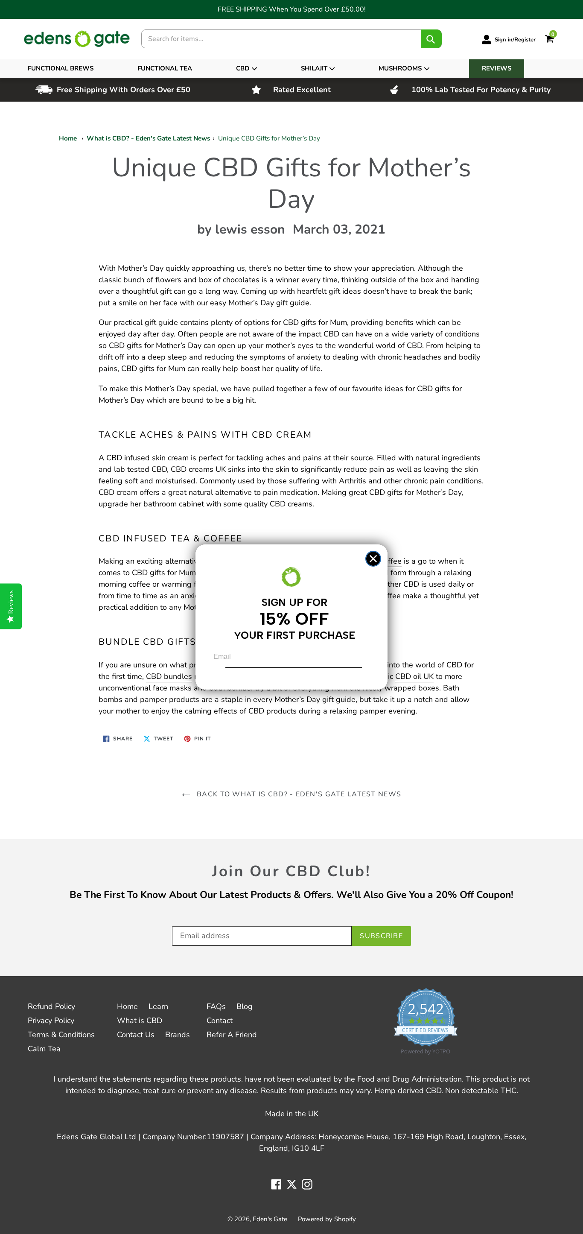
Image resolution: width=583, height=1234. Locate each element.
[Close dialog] (373, 558)
